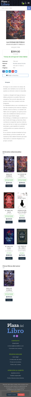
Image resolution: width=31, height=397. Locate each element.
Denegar (21, 394)
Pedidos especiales (15, 375)
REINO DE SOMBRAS (9, 175)
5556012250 (15, 343)
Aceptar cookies (12, 394)
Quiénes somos (15, 373)
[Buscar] (29, 8)
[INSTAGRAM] (17, 336)
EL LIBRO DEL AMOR (9, 211)
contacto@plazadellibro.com (16, 346)
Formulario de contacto (15, 348)
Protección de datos (15, 362)
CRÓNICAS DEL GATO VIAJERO (22, 211)
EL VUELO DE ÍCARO (9, 247)
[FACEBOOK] (14, 336)
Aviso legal (15, 357)
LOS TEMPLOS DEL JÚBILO (22, 247)
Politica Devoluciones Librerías (15, 378)
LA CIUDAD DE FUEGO (22, 175)
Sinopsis (7, 82)
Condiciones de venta (15, 359)
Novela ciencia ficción (19, 63)
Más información (15, 391)
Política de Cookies (15, 364)
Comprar (9, 186)
